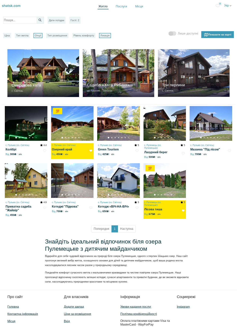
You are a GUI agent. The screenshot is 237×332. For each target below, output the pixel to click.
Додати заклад (74, 306)
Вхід (67, 321)
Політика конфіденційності (138, 313)
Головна (13, 306)
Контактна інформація (22, 313)
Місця (139, 6)
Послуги (121, 6)
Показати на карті (219, 34)
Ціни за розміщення (77, 313)
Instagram (183, 306)
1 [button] (115, 228)
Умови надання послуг (135, 306)
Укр (227, 5)
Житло (103, 6)
